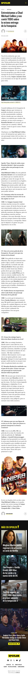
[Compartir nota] (25, 31)
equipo (5, 666)
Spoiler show (14, 632)
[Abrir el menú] (26, 3)
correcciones (21, 666)
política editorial (12, 666)
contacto (8, 664)
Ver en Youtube (13, 644)
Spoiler (2, 9)
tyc (13, 664)
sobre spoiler (18, 664)
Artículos (9, 9)
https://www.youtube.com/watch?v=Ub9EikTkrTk (10, 102)
